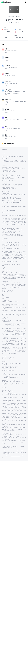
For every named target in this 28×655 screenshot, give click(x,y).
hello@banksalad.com (15, 456)
